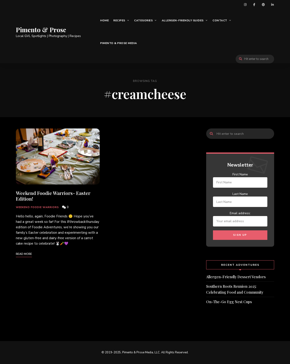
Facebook (254, 4)
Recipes (119, 20)
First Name (240, 174)
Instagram (245, 4)
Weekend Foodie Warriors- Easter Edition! (53, 196)
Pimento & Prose (41, 30)
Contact (220, 20)
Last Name (240, 194)
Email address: (240, 213)
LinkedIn (272, 4)
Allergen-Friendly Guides (183, 20)
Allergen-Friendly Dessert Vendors (236, 276)
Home (104, 20)
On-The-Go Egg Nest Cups (229, 301)
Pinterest (263, 4)
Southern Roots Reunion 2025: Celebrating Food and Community (234, 289)
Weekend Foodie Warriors (37, 207)
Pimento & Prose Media (118, 43)
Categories (143, 20)
